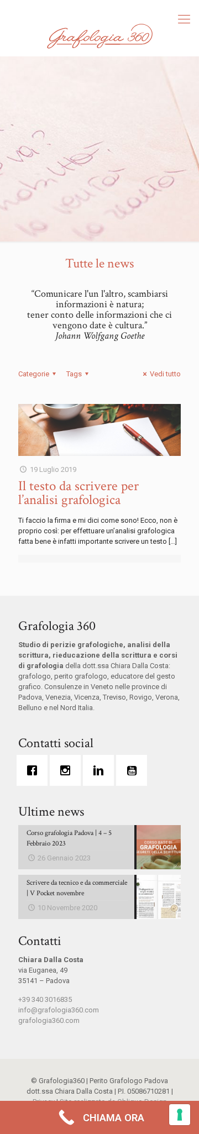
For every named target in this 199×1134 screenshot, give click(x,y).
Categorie (33, 374)
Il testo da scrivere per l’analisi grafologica (78, 493)
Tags (74, 374)
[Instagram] (68, 770)
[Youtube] (134, 770)
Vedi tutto (165, 374)
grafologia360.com (49, 1020)
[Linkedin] (101, 770)
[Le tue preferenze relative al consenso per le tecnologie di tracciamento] (179, 1114)
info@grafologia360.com (58, 1010)
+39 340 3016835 (45, 999)
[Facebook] (34, 770)
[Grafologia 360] (99, 36)
